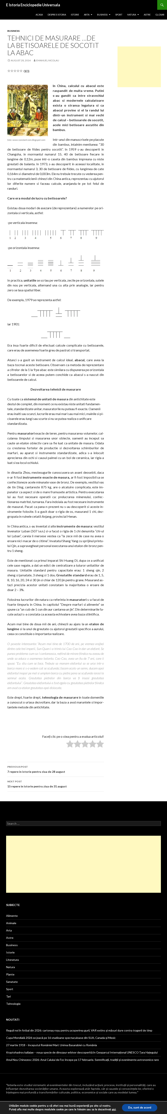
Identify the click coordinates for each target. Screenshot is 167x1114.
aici (114, 1109)
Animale (11, 923)
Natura (131, 14)
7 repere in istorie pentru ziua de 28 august (36, 769)
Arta (86, 14)
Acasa (39, 14)
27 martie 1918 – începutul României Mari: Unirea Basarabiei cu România (51, 1045)
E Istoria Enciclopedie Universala (33, 5)
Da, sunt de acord (139, 1108)
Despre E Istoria (57, 14)
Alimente (12, 915)
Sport (118, 14)
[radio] (70, 744)
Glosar (159, 14)
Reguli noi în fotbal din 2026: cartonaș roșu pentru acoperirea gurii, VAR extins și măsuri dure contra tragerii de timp (79, 1030)
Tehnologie (13, 1003)
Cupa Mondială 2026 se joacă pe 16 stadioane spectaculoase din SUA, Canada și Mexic (61, 1037)
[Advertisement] (139, 66)
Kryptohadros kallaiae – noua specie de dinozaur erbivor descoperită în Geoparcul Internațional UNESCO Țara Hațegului (82, 1052)
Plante (10, 974)
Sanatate (12, 981)
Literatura (12, 959)
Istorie (75, 14)
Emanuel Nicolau (47, 60)
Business (102, 14)
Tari (8, 996)
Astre (147, 14)
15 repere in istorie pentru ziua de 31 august (37, 784)
